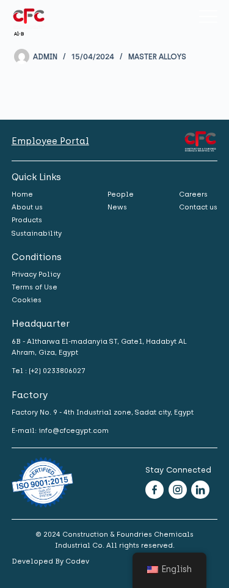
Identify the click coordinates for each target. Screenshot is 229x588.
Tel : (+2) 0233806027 (48, 370)
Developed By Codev (50, 561)
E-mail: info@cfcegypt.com (60, 430)
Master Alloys (157, 57)
